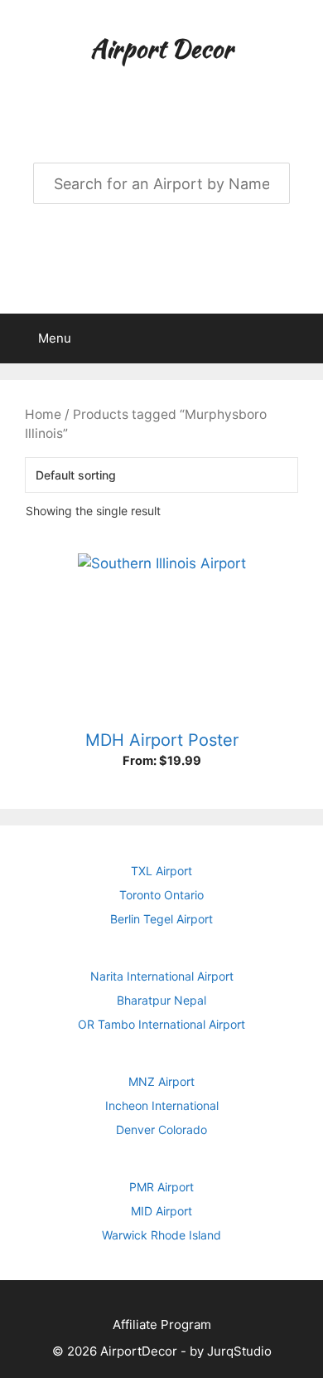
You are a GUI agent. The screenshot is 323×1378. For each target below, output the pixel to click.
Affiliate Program (162, 1324)
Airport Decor (161, 48)
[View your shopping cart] (301, 338)
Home (43, 414)
